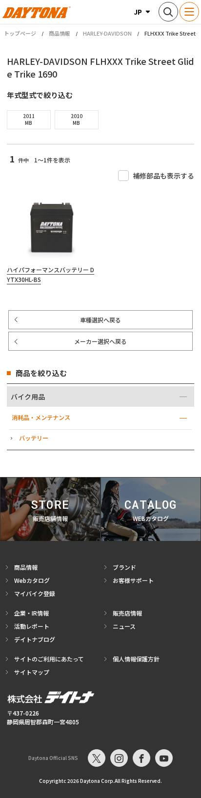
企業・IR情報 (31, 613)
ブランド (124, 567)
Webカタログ (32, 580)
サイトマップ (31, 672)
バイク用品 (28, 396)
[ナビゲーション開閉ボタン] (189, 11)
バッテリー (33, 438)
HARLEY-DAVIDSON (107, 33)
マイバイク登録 (34, 593)
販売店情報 (127, 613)
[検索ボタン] (168, 11)
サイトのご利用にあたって (49, 659)
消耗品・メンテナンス (41, 417)
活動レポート (31, 626)
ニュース (124, 626)
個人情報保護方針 (136, 659)
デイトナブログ (34, 639)
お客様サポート (133, 580)
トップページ (20, 33)
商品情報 (59, 33)
